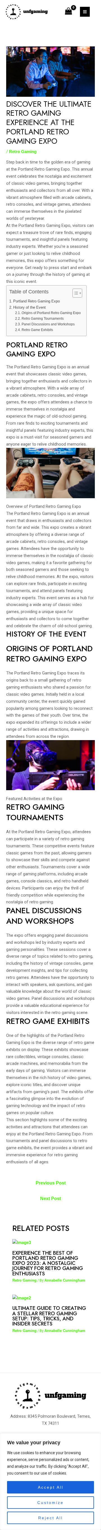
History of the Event (29, 307)
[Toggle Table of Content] (74, 293)
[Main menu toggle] (85, 12)
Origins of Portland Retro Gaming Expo (51, 313)
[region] (50, 1481)
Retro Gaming (22, 151)
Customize (50, 1502)
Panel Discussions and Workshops (48, 324)
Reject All (50, 1518)
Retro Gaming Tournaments (42, 319)
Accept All (50, 1487)
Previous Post (51, 1183)
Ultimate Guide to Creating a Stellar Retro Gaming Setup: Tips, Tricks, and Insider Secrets (49, 1315)
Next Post (50, 1198)
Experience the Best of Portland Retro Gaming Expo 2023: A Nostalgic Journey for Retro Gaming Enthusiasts (47, 1263)
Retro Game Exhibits (37, 330)
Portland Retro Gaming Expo (36, 301)
